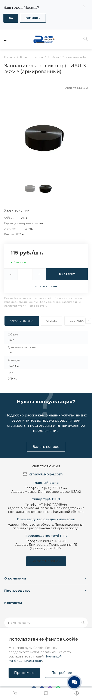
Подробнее (61, 673)
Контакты (13, 603)
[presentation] (88, 321)
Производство (17, 590)
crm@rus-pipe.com (46, 474)
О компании (15, 578)
